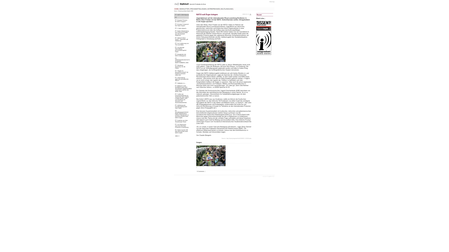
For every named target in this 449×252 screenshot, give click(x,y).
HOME (176, 9)
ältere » (177, 136)
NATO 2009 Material (183, 15)
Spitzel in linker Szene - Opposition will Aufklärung (181, 39)
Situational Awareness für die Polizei (180, 67)
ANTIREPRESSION (213, 9)
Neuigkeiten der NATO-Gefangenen (180, 55)
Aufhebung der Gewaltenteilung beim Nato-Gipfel (181, 107)
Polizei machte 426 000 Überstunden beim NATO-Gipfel (181, 131)
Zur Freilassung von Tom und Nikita (182, 44)
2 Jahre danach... (182, 28)
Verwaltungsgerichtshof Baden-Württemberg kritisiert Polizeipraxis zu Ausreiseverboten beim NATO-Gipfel (182, 114)
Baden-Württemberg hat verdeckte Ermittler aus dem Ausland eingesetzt (182, 33)
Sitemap (272, 2)
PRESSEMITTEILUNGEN (198, 9)
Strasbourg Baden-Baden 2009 (185, 11)
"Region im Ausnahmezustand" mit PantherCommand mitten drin (181, 73)
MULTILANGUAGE (227, 9)
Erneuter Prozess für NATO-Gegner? (181, 20)
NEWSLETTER (184, 9)
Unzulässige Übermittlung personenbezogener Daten (180, 49)
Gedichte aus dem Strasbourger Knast (181, 121)
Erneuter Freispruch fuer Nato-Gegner (182, 25)
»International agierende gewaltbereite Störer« (181, 79)
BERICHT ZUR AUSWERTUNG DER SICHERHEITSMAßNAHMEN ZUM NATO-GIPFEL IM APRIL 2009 (183, 88)
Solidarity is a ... (181, 83)
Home (175, 11)
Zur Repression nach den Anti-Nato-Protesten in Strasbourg (181, 126)
